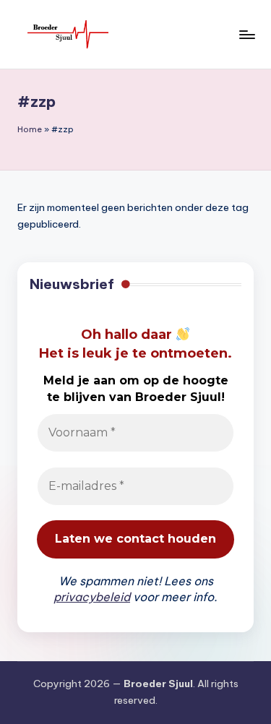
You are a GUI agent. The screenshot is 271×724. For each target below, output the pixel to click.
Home (29, 129)
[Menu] (246, 34)
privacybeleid (91, 597)
